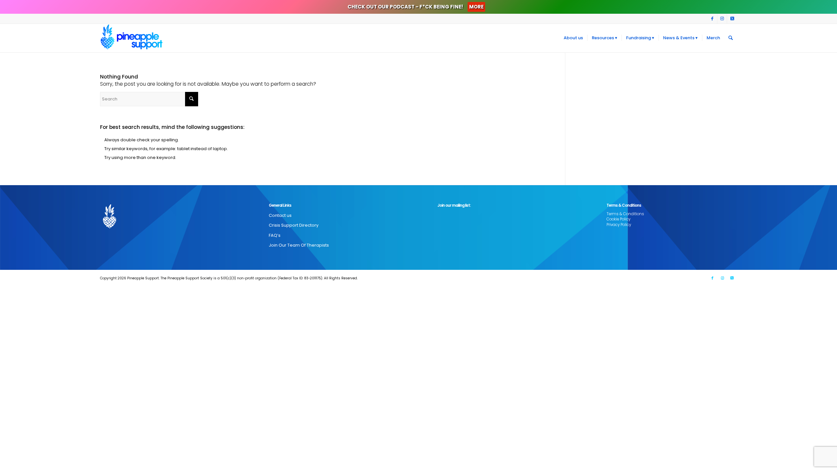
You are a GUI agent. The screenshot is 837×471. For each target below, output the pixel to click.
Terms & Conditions (625, 214)
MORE (476, 6)
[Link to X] (732, 19)
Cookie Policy (618, 219)
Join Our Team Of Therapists (299, 245)
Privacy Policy (618, 224)
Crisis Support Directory (293, 225)
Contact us (280, 215)
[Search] (730, 38)
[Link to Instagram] (722, 19)
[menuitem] (573, 38)
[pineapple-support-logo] (131, 38)
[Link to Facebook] (712, 19)
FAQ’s (275, 235)
